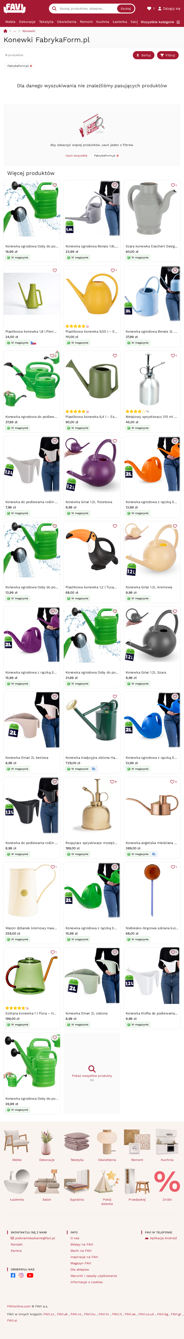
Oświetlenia (66, 22)
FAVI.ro (76, 1314)
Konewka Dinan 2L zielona (86, 1013)
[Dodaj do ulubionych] (54, 185)
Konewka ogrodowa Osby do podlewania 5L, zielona (46, 246)
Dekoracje (27, 22)
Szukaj (126, 8)
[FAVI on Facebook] (13, 1275)
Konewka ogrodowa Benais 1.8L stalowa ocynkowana (107, 246)
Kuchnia (102, 22)
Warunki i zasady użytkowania (93, 1276)
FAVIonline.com (19, 1306)
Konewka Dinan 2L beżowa (26, 758)
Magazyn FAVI (80, 1263)
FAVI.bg (163, 1314)
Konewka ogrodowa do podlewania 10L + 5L (40, 417)
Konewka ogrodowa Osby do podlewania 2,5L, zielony (48, 587)
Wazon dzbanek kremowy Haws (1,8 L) (35, 928)
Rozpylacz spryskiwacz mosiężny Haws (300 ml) (104, 843)
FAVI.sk (63, 1314)
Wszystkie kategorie (157, 22)
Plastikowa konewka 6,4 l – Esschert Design (101, 417)
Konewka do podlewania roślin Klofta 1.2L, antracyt (45, 843)
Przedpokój (137, 1199)
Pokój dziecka (107, 1202)
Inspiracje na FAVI (84, 1257)
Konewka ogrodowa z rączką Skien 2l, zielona (102, 928)
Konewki (28, 31)
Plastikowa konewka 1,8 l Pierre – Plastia (37, 331)
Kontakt (17, 1244)
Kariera (16, 1250)
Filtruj (170, 55)
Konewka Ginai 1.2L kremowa (149, 587)
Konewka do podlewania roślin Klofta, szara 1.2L (43, 502)
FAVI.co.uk (146, 1314)
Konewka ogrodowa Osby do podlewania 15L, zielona (107, 672)
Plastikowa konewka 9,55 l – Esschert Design (102, 331)
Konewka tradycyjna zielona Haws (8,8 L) (98, 758)
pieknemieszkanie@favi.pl (35, 1238)
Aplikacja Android (163, 1238)
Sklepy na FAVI (81, 1244)
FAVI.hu (90, 1314)
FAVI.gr (176, 1314)
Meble (10, 22)
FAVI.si (12, 1320)
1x (87, 326)
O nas (74, 1238)
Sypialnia (77, 1199)
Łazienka (120, 22)
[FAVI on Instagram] (21, 1275)
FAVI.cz (49, 1314)
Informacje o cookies (86, 1282)
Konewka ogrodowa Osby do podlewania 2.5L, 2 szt (46, 1099)
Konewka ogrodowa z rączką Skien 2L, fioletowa (44, 672)
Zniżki (167, 1199)
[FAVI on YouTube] (30, 1275)
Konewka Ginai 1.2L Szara (146, 672)
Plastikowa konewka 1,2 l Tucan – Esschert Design (106, 587)
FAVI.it (117, 1314)
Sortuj (146, 55)
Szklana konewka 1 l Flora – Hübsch (34, 1013)
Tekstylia (46, 22)
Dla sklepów (79, 1269)
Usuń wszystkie (77, 155)
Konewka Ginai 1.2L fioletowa (89, 502)
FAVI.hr (104, 1314)
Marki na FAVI (81, 1250)
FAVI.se (131, 1314)
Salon (135, 22)
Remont (86, 22)
